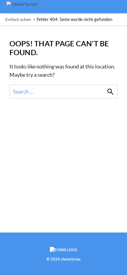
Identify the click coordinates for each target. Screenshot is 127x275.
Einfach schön (18, 19)
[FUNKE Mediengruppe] (63, 250)
